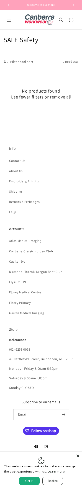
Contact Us (17, 161)
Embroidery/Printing (24, 181)
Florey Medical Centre (25, 292)
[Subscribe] (64, 414)
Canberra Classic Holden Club (31, 251)
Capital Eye (17, 261)
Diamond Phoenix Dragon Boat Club (35, 272)
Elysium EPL (18, 282)
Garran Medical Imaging (26, 313)
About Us (16, 171)
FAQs (12, 212)
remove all (60, 97)
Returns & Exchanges (24, 202)
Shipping (15, 191)
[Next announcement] (74, 5)
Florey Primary (20, 303)
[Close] (78, 456)
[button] (9, 20)
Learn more (56, 471)
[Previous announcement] (8, 5)
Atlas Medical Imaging (25, 241)
